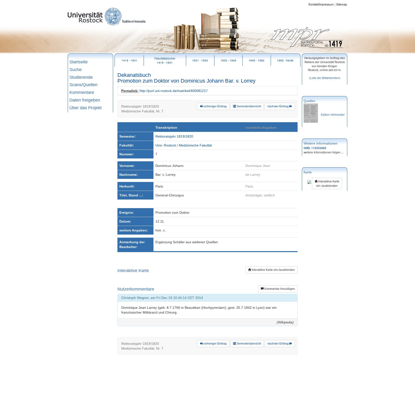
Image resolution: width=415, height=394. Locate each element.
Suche (75, 69)
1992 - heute (285, 60)
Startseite (78, 62)
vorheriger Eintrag (214, 106)
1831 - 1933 (200, 60)
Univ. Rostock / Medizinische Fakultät (183, 145)
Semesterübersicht (248, 106)
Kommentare (81, 92)
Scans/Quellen (83, 84)
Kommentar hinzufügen (279, 289)
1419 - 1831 (129, 60)
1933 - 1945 (228, 60)
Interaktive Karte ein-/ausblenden (273, 270)
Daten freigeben (84, 100)
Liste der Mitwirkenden (324, 78)
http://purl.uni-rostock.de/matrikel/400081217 (174, 91)
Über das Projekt (85, 107)
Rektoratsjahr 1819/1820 (174, 136)
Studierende (81, 77)
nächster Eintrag (278, 106)
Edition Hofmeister (333, 114)
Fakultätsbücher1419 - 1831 (164, 60)
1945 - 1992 (256, 60)
